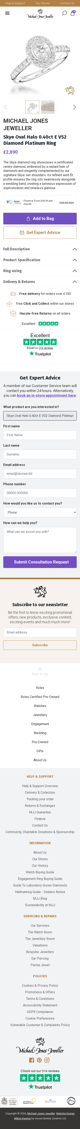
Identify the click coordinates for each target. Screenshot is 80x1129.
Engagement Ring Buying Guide (40, 879)
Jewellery (40, 715)
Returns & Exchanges (40, 806)
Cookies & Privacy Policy (40, 986)
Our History (40, 866)
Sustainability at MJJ (40, 905)
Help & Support (15, 3)
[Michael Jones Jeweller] (40, 14)
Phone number (14, 484)
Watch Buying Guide (40, 872)
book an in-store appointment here (46, 395)
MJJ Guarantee (40, 812)
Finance (40, 819)
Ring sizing (12, 271)
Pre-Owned (40, 742)
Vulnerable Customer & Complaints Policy (40, 1025)
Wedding (40, 733)
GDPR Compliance (40, 1012)
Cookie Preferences (40, 1018)
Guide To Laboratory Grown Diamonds (40, 885)
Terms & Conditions (40, 999)
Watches (40, 706)
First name (11, 426)
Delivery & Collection (40, 792)
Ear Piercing (40, 958)
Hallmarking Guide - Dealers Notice (40, 892)
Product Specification (21, 260)
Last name (11, 445)
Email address (14, 465)
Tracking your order (40, 799)
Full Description (16, 249)
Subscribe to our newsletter (40, 604)
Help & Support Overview (40, 786)
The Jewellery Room (40, 939)
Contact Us (67, 3)
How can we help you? (20, 523)
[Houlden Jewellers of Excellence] (50, 1101)
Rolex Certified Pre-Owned (40, 697)
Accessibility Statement (40, 1005)
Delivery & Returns (19, 281)
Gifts (40, 751)
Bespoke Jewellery (40, 952)
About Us (40, 760)
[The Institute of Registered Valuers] (30, 1101)
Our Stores (43, 3)
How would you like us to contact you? (32, 503)
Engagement (40, 724)
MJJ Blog (40, 898)
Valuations (40, 945)
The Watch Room (40, 932)
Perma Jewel (40, 965)
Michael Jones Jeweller (41, 1113)
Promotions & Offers (40, 992)
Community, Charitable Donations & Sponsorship (40, 832)
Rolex (40, 688)
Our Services (40, 926)
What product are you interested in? (31, 407)
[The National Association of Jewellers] (9, 1101)
